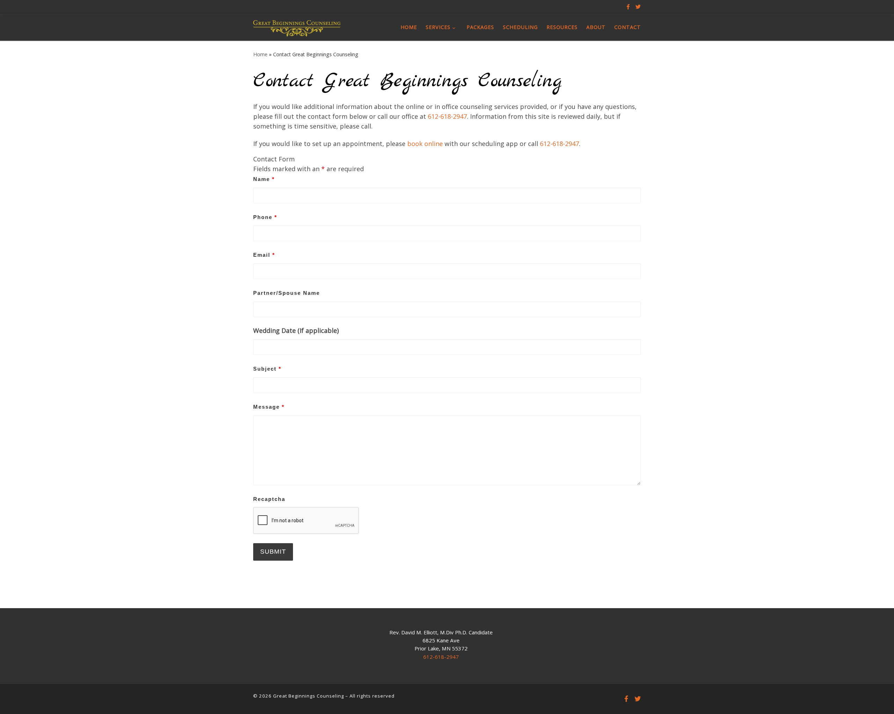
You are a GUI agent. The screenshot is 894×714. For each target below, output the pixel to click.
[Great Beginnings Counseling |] (296, 27)
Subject (267, 369)
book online (425, 143)
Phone (265, 217)
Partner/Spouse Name (286, 293)
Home (260, 54)
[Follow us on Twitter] (638, 7)
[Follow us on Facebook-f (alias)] (628, 7)
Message (269, 407)
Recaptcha (269, 499)
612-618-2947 (447, 116)
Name (264, 179)
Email (264, 255)
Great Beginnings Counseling (308, 696)
